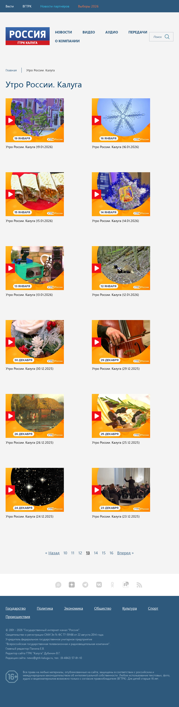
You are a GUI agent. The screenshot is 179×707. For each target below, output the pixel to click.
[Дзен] (71, 585)
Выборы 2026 (88, 6)
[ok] (112, 585)
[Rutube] (125, 585)
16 (111, 552)
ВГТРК (27, 6)
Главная (11, 70)
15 (104, 552)
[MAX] (58, 585)
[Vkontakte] (98, 585)
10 (65, 552)
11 (72, 552)
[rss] (139, 585)
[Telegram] (85, 585)
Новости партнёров (54, 6)
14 (96, 552)
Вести (10, 6)
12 (80, 552)
